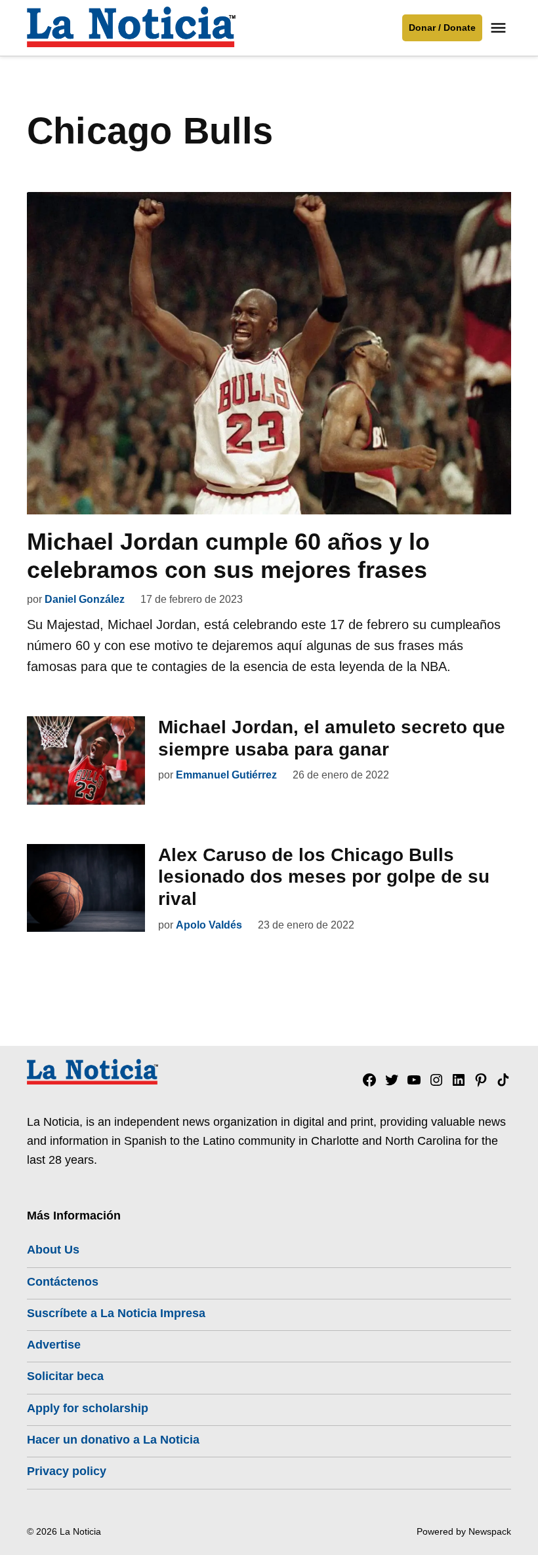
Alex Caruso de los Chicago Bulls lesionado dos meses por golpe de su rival (323, 877)
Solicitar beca (65, 1376)
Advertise (54, 1344)
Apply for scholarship (87, 1408)
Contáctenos (62, 1281)
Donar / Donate (442, 27)
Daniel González (85, 599)
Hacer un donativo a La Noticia (113, 1439)
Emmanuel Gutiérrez (226, 774)
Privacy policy (66, 1471)
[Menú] (500, 27)
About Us (53, 1249)
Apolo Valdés (209, 925)
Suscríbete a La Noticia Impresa (116, 1313)
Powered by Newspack (464, 1531)
